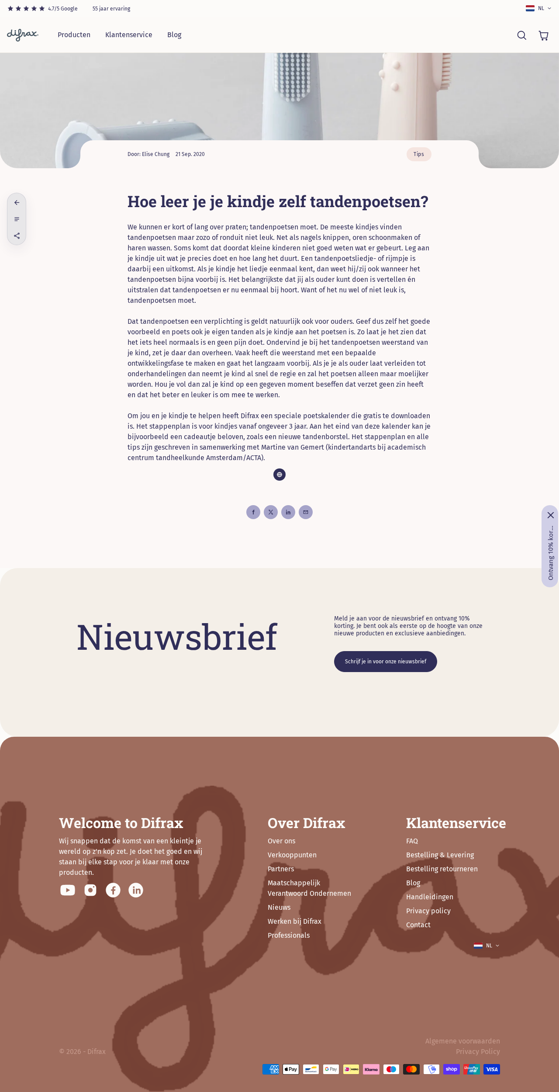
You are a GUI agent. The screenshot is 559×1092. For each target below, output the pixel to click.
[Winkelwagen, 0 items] (543, 35)
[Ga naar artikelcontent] (16, 219)
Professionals (289, 935)
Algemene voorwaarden (462, 1041)
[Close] (550, 515)
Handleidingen (429, 897)
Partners (281, 869)
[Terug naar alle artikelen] (16, 202)
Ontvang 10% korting (551, 552)
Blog (174, 35)
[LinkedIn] (136, 890)
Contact (418, 925)
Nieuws (279, 907)
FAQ (412, 841)
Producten (74, 35)
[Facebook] (113, 890)
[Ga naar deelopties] (16, 235)
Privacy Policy (478, 1051)
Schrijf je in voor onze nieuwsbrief (385, 662)
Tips (419, 154)
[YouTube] (67, 890)
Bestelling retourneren (442, 869)
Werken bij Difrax (294, 921)
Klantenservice (128, 35)
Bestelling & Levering (440, 855)
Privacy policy (428, 911)
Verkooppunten (292, 855)
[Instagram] (90, 890)
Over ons (281, 841)
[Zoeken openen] (521, 35)
